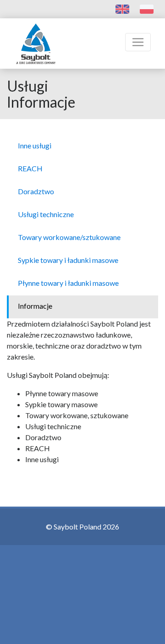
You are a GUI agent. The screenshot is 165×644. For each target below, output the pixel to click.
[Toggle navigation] (138, 42)
